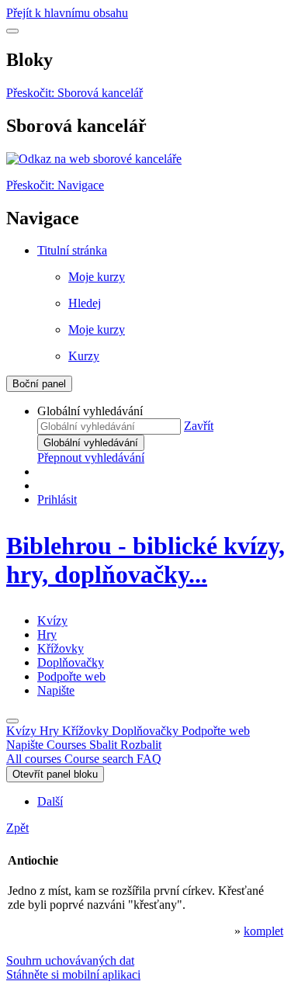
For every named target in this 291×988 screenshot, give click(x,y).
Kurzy (83, 355)
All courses (35, 758)
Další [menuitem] (50, 801)
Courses (104, 744)
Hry (47, 634)
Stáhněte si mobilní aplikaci (73, 974)
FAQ (149, 758)
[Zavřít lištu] (12, 721)
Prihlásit (57, 499)
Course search (100, 758)
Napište (55, 690)
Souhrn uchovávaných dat (70, 960)
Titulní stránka (72, 250)
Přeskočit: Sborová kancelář (74, 92)
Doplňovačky (70, 662)
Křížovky (60, 648)
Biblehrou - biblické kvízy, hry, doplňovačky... (145, 560)
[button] (198, 425)
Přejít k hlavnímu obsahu (67, 12)
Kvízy (52, 620)
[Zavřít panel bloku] (12, 31)
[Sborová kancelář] (94, 158)
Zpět (17, 827)
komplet (263, 931)
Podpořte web (71, 676)
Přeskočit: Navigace (55, 185)
